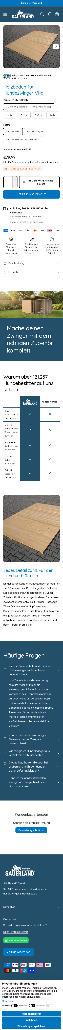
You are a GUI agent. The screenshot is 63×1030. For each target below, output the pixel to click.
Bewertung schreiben (31, 830)
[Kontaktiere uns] (49, 14)
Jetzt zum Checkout (31, 194)
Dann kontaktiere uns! (15, 931)
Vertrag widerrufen (18, 952)
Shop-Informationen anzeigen (26, 222)
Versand (19, 162)
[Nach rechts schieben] (56, 46)
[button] (5, 14)
